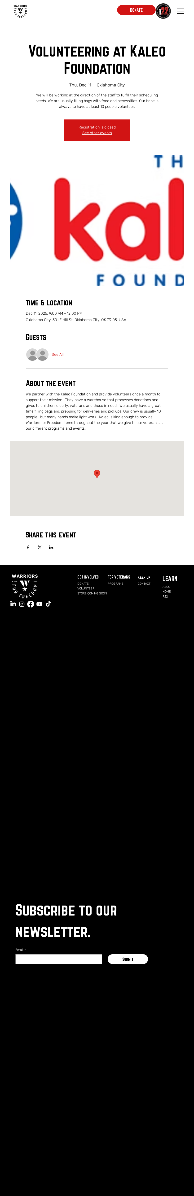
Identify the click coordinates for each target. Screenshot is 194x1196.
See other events (97, 133)
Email (20, 950)
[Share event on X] (39, 547)
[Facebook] (30, 604)
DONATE (83, 583)
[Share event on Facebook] (28, 547)
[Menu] (180, 11)
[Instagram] (21, 604)
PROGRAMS (115, 583)
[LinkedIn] (13, 604)
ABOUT (167, 587)
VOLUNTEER (85, 588)
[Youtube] (39, 604)
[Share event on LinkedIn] (51, 547)
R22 (165, 596)
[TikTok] (48, 604)
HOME (167, 591)
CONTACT (144, 583)
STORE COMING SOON (92, 593)
